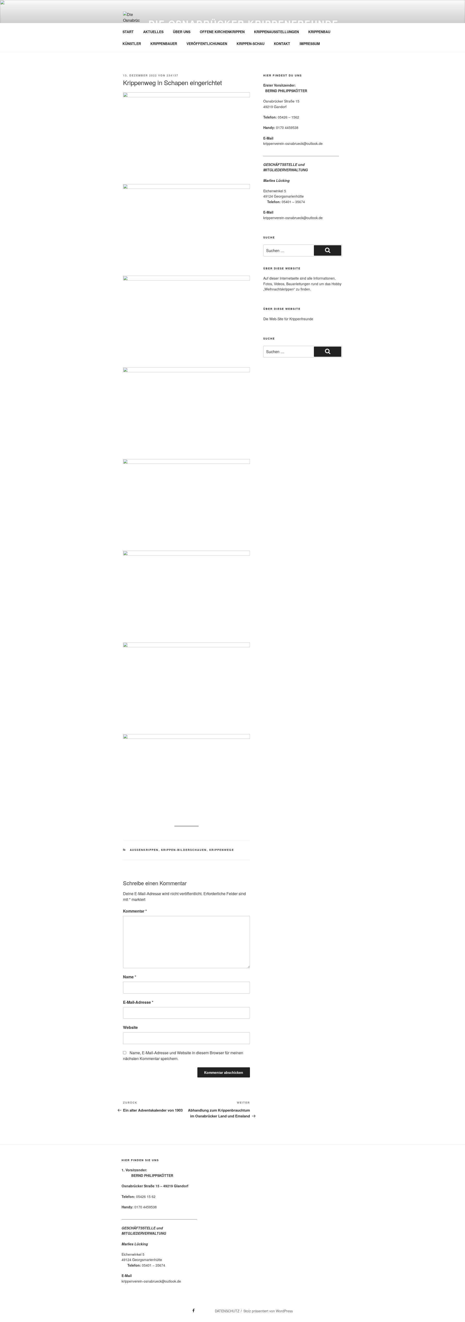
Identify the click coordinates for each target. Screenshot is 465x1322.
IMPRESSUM (310, 43)
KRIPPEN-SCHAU (250, 43)
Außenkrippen (144, 850)
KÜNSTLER (132, 43)
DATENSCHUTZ (227, 1310)
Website (130, 1027)
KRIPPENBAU (319, 31)
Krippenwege (221, 850)
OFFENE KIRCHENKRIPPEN (222, 31)
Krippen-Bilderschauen (184, 850)
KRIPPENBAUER (163, 43)
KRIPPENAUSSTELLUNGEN (276, 31)
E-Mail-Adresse (138, 1002)
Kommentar (135, 911)
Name (129, 977)
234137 (172, 75)
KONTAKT (282, 43)
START (128, 31)
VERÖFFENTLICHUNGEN (206, 43)
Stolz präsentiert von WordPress (268, 1310)
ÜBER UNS (181, 31)
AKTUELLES (153, 31)
